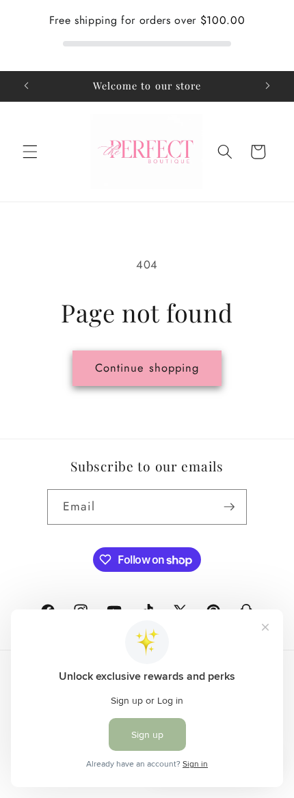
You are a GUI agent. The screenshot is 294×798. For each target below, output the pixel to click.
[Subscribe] (229, 507)
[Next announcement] (268, 86)
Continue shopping (147, 367)
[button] (30, 151)
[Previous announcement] (27, 86)
